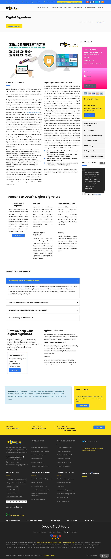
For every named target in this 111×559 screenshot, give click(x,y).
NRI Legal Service (89, 151)
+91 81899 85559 (12, 2)
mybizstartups (11, 493)
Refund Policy (70, 542)
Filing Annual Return (33, 112)
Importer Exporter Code (39, 486)
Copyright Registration (64, 462)
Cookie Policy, (52, 542)
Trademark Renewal (63, 458)
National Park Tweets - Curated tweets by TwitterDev (92, 449)
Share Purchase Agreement (66, 494)
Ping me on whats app (16, 515)
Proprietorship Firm (37, 462)
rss (102, 2)
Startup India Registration (39, 466)
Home (81, 22)
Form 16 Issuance (62, 497)
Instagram (93, 2)
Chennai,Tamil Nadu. (15, 460)
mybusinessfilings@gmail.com (32, 2)
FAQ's (87, 555)
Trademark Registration (64, 447)
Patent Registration (63, 466)
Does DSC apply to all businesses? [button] (21, 318)
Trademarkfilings (76, 2)
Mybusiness (9, 426)
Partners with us (20, 479)
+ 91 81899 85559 (13, 462)
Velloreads (25, 501)
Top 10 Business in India (14, 496)
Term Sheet (60, 486)
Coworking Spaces (63, 2)
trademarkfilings (12, 489)
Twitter (96, 2)
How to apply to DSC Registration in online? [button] (24, 281)
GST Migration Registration (93, 135)
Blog (8, 483)
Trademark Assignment (64, 455)
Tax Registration (56, 8)
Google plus (87, 2)
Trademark (67, 8)
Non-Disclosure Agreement (65, 479)
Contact (15, 483)
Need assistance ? (14, 26)
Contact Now (83, 406)
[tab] (43, 281)
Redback (11, 391)
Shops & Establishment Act (93, 156)
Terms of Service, (41, 542)
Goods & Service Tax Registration (91, 124)
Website (100, 8)
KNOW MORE (18, 235)
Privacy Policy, (61, 542)
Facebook (90, 2)
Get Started (90, 86)
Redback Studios (49, 555)
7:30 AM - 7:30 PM (36, 426)
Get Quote (99, 427)
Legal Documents (90, 8)
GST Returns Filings (90, 141)
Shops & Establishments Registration (39, 494)
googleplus (22, 501)
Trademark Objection (64, 451)
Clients (9, 486)
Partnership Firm (36, 458)
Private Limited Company (39, 447)
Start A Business (42, 8)
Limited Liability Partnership (40, 451)
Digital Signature (89, 130)
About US (10, 479)
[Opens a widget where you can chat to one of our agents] (104, 556)
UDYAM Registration (63, 501)
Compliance (78, 8)
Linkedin (99, 2)
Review (16, 486)
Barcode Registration (38, 499)
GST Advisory (88, 146)
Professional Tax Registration (40, 490)
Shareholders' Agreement (65, 490)
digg (19, 501)
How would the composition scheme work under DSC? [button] (28, 310)
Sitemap (22, 483)
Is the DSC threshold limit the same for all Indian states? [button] (28, 303)
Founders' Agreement (64, 483)
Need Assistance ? (63, 426)
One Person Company (38, 455)
